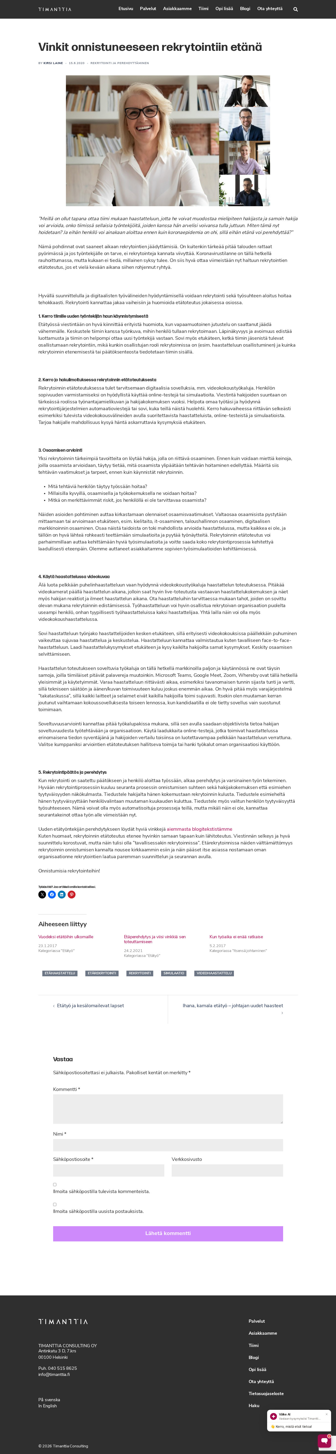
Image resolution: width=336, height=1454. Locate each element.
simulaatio (174, 973)
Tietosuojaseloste (266, 1394)
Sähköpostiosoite (73, 1159)
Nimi (60, 1134)
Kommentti (66, 1089)
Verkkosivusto (187, 1159)
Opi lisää (224, 9)
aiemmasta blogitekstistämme (199, 829)
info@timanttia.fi (54, 1375)
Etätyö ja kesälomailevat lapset (90, 1006)
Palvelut (148, 9)
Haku (254, 1406)
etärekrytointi (102, 973)
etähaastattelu (60, 973)
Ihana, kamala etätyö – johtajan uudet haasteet (233, 1006)
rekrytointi (140, 973)
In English (47, 1406)
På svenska (49, 1400)
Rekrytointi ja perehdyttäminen (120, 63)
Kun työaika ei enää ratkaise (236, 937)
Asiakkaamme (177, 9)
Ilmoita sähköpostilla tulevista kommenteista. (101, 1191)
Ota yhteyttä (270, 9)
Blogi (245, 9)
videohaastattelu (214, 973)
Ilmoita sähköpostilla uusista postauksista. (98, 1211)
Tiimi (204, 9)
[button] (295, 9)
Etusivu (126, 9)
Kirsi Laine (53, 63)
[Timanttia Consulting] (54, 9)
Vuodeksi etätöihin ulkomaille (65, 937)
